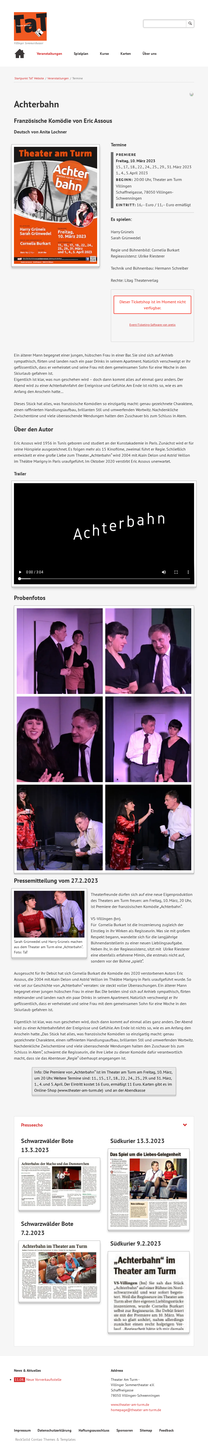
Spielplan (81, 53)
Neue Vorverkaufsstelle (38, 1379)
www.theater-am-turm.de (130, 1404)
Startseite (19, 54)
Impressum (22, 1430)
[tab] (104, 1124)
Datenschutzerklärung (55, 1430)
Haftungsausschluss (94, 1430)
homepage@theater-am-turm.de (136, 1410)
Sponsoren (124, 1430)
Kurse (104, 53)
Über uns (150, 53)
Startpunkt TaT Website (29, 78)
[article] (152, 315)
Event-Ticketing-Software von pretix (152, 324)
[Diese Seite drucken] (191, 95)
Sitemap (146, 1430)
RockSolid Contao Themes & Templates (45, 1439)
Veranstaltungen (49, 53)
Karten (125, 53)
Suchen (190, 23)
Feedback (166, 1430)
